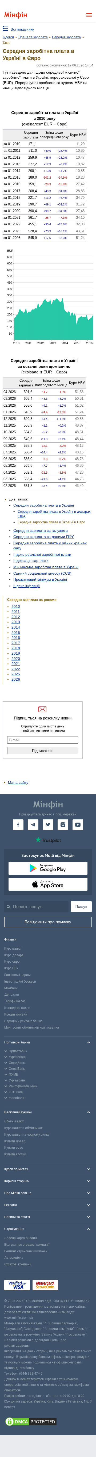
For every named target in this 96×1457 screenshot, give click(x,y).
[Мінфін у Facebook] (18, 824)
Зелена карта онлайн (20, 1238)
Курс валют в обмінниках (23, 1128)
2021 (15, 664)
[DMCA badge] (48, 1422)
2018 (15, 648)
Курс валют (13, 948)
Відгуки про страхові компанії (26, 1245)
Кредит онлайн (15, 1014)
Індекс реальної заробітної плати (42, 554)
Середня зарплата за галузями (40, 530)
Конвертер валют (17, 1008)
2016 (15, 637)
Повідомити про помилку (48, 922)
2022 (15, 669)
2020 (15, 658)
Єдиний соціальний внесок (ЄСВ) (42, 573)
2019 (15, 653)
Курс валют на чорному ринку (26, 1134)
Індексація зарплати (31, 560)
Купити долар (14, 1141)
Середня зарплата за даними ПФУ (43, 536)
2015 (15, 632)
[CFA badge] (73, 1286)
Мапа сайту (18, 782)
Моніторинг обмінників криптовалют (31, 1027)
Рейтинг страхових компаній (25, 1251)
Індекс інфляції (26, 586)
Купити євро (13, 1147)
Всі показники (22, 29)
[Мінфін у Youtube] (78, 824)
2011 (15, 611)
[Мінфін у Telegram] (33, 824)
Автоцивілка (13, 1258)
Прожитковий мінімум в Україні (40, 579)
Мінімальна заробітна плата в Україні (45, 567)
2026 (15, 679)
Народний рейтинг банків (23, 1021)
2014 (15, 627)
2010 (15, 606)
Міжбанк (10, 988)
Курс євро (11, 961)
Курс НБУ (11, 968)
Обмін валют (14, 1121)
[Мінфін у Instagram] (63, 824)
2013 (15, 622)
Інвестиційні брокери (20, 981)
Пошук (81, 906)
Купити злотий (15, 1154)
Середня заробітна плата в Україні (43, 505)
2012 (15, 617)
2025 (15, 674)
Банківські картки (17, 975)
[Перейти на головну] (15, 15)
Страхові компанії (17, 1264)
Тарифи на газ (15, 1001)
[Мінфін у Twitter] (48, 824)
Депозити (11, 994)
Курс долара (13, 955)
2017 (15, 643)
